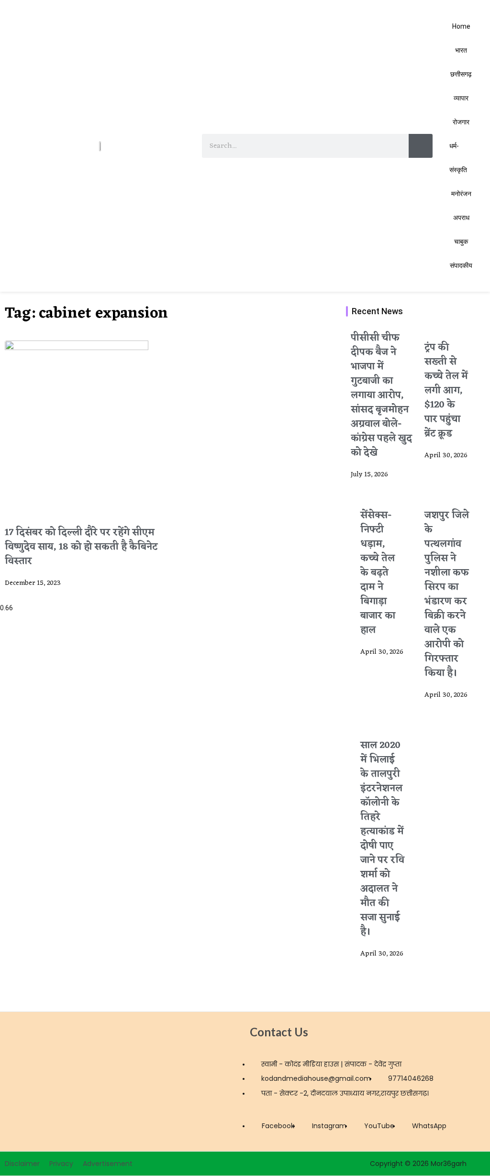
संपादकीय (461, 265)
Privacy (61, 1163)
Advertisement (108, 1163)
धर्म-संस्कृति (458, 158)
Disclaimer (22, 1163)
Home (461, 26)
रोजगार (461, 122)
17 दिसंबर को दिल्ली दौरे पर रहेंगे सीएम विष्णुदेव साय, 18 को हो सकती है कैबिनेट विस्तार (81, 547)
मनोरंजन (461, 194)
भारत (461, 50)
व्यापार (461, 98)
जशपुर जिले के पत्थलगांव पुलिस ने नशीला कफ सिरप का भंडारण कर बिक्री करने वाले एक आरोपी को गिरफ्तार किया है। (446, 594)
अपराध (461, 217)
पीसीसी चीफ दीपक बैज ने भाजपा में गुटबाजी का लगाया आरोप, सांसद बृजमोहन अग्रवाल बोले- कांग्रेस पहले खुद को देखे (381, 396)
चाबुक (461, 241)
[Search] (421, 146)
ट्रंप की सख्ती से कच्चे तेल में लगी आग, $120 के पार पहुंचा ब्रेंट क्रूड (446, 390)
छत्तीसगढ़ (461, 74)
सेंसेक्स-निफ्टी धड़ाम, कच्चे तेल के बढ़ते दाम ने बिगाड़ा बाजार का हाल (377, 573)
